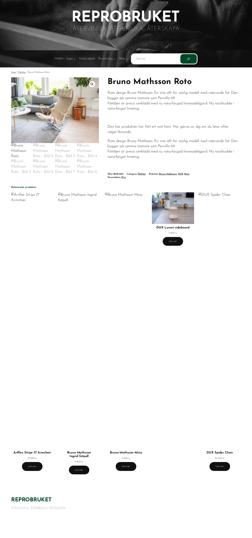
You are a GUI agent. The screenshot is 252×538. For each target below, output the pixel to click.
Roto (186, 174)
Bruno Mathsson (168, 174)
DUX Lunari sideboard (172, 227)
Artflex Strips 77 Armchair (32, 452)
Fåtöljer (22, 72)
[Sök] (188, 59)
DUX (180, 174)
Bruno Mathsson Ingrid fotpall (79, 454)
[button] (92, 84)
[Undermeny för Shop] (127, 59)
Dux (123, 177)
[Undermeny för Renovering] (114, 59)
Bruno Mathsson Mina (126, 452)
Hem (13, 72)
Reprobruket (31, 500)
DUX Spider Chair (220, 452)
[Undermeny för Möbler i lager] (75, 59)
